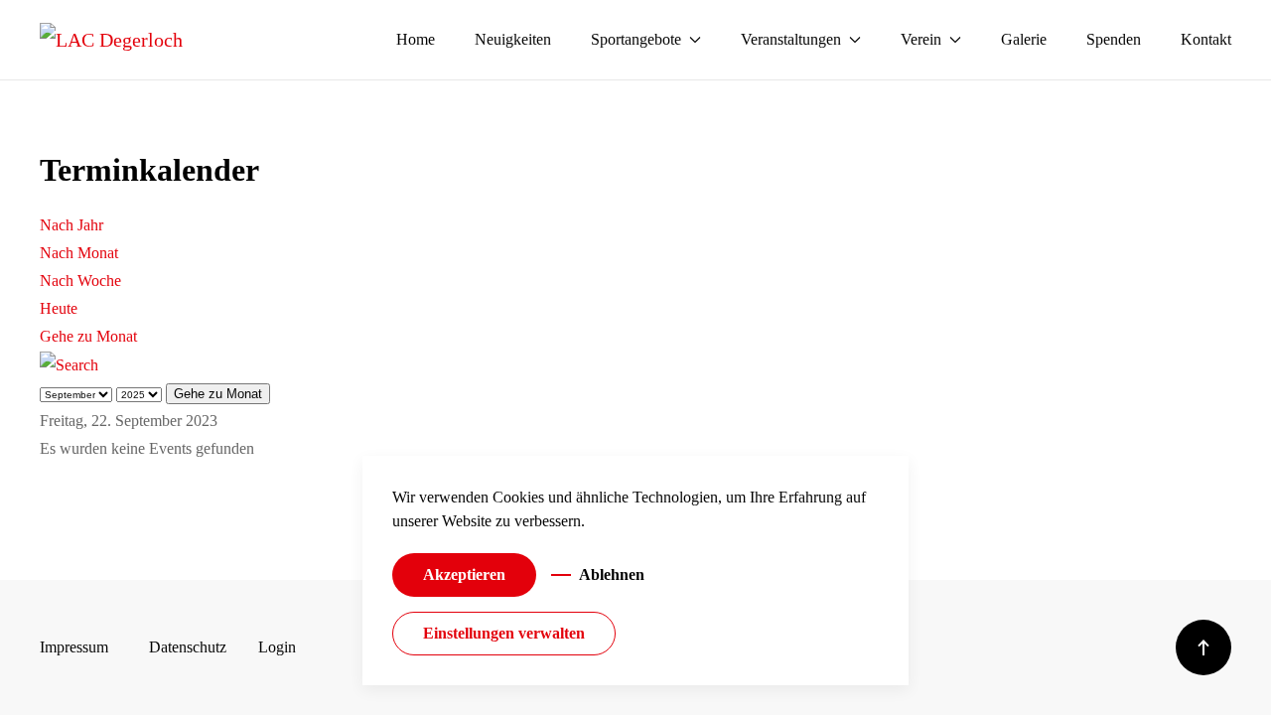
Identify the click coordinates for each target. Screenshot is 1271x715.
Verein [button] (921, 39)
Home (415, 39)
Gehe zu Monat (88, 336)
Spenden (1113, 39)
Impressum (74, 647)
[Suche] (69, 364)
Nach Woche (80, 280)
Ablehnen (611, 574)
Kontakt (1206, 39)
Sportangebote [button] (636, 39)
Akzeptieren (464, 574)
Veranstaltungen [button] (791, 39)
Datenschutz (187, 647)
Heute (58, 308)
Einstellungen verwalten (504, 633)
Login (277, 647)
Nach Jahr (71, 224)
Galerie (1024, 39)
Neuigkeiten (513, 39)
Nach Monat (79, 252)
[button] (1203, 647)
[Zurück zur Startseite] (111, 39)
